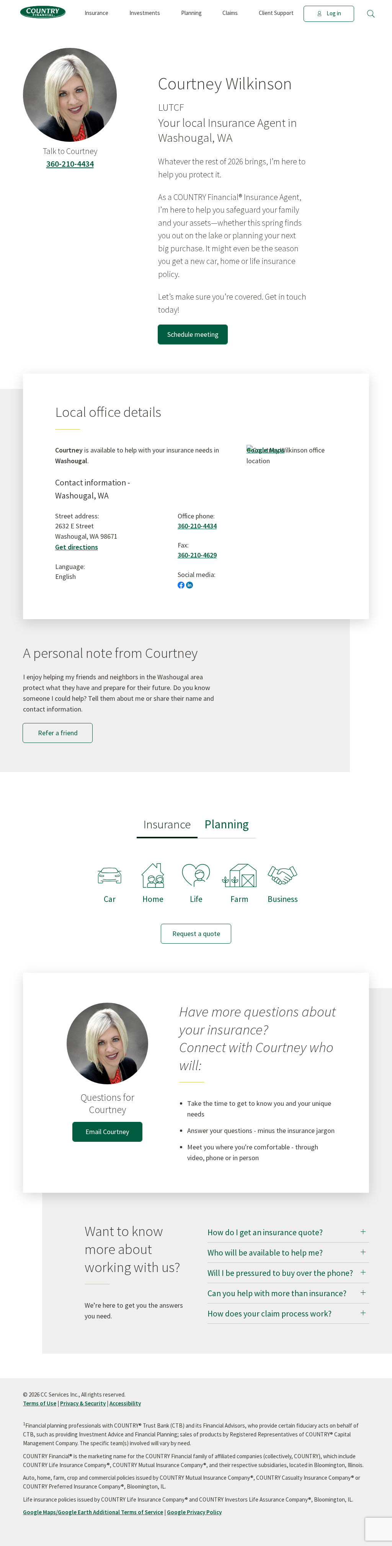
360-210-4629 (197, 555)
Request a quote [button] (196, 933)
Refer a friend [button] (58, 732)
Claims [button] (230, 12)
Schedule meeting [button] (193, 334)
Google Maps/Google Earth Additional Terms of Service (93, 1512)
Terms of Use (39, 1403)
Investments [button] (144, 12)
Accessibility (125, 1403)
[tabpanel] (196, 895)
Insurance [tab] (167, 823)
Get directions (76, 547)
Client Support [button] (276, 12)
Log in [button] (334, 13)
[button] (371, 13)
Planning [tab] (226, 823)
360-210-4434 (70, 164)
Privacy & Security (83, 1403)
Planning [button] (191, 12)
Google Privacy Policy (194, 1512)
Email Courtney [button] (107, 1131)
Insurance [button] (96, 12)
